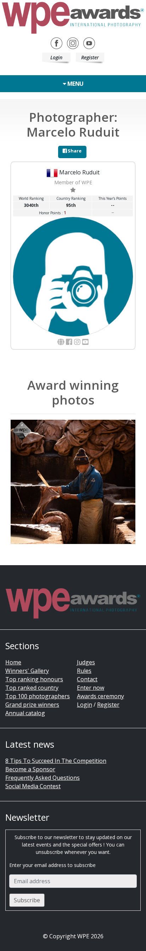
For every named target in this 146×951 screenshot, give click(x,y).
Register (90, 57)
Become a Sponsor (30, 769)
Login (56, 57)
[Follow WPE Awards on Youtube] (89, 43)
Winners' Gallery (27, 671)
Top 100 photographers (37, 696)
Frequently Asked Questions (42, 778)
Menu (75, 84)
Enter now (90, 688)
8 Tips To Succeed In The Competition (55, 761)
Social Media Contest (33, 786)
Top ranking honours (34, 679)
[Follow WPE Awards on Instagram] (73, 43)
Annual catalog (25, 713)
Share (74, 151)
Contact (87, 679)
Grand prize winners (32, 704)
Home (13, 662)
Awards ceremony (100, 696)
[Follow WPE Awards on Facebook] (56, 43)
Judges (86, 662)
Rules (84, 671)
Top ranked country (31, 688)
